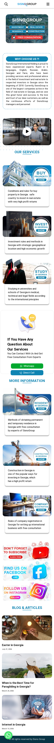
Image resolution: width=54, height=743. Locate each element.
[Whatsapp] (8, 735)
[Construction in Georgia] (27, 452)
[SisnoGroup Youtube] (27, 550)
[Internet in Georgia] (27, 707)
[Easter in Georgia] (27, 627)
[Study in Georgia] (27, 270)
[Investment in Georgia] (27, 223)
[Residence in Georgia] (27, 401)
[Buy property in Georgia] (27, 172)
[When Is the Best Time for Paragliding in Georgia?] (27, 665)
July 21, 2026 (7, 649)
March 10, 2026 (8, 729)
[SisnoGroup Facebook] (27, 571)
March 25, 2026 (8, 691)
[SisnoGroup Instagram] (27, 591)
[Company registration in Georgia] (27, 502)
